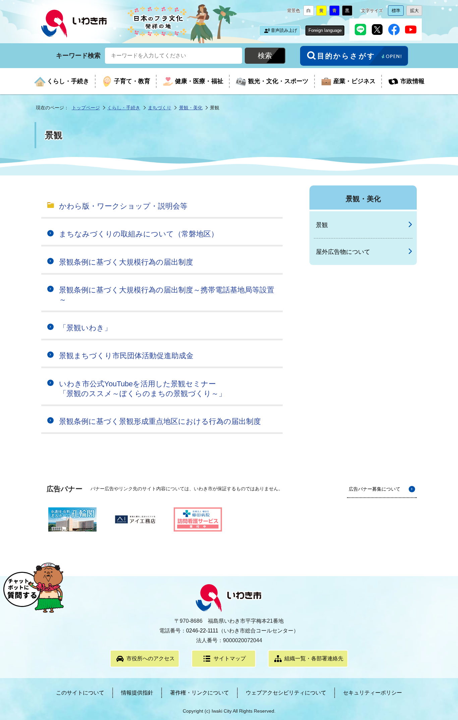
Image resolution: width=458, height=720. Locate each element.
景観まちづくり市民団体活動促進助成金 (126, 355)
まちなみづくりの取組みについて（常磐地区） (138, 234)
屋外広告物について (343, 251)
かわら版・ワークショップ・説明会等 (123, 206)
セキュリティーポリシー (372, 693)
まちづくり (159, 107)
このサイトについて (80, 693)
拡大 (416, 12)
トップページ (86, 107)
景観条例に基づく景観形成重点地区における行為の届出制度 (160, 421)
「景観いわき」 (85, 328)
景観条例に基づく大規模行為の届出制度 (126, 262)
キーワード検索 (78, 55)
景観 (322, 225)
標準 (398, 12)
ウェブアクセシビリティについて (286, 693)
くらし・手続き (123, 107)
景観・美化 (191, 107)
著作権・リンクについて (199, 693)
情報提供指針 (137, 693)
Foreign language (325, 30)
